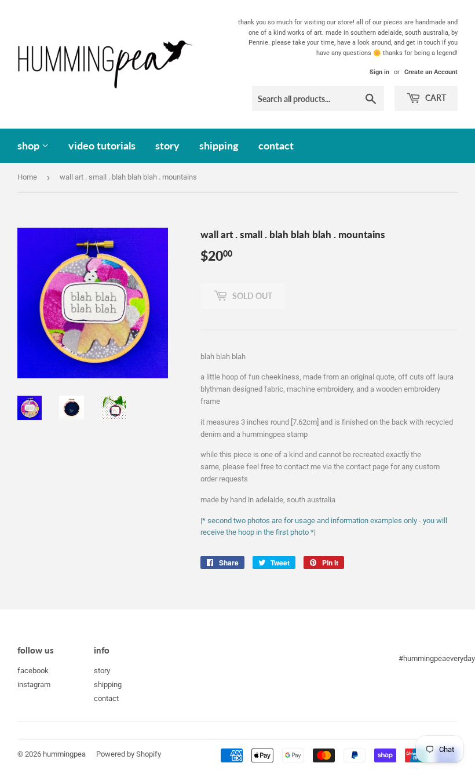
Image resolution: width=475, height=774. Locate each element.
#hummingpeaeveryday (437, 658)
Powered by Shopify (128, 754)
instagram (33, 684)
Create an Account (431, 72)
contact (276, 145)
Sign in (379, 72)
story (167, 145)
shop (29, 145)
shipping (219, 145)
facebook (33, 670)
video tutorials (102, 145)
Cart (434, 98)
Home (27, 177)
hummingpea (64, 754)
